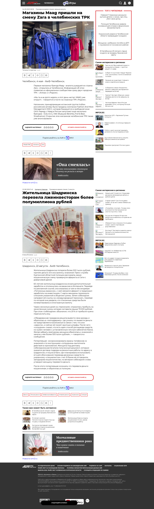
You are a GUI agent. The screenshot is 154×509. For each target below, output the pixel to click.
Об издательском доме (46, 465)
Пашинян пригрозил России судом (117, 145)
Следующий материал (59, 503)
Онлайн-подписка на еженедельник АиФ (72, 465)
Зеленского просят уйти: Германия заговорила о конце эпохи (117, 266)
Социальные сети (120, 465)
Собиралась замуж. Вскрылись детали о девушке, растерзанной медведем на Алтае (116, 89)
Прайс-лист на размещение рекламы (51, 468)
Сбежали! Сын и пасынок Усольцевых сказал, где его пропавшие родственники (118, 224)
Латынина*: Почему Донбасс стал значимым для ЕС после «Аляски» (116, 273)
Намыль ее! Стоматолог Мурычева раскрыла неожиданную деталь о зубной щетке (117, 195)
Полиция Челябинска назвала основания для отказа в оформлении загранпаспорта (113, 26)
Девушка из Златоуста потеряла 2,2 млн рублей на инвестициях (79, 411)
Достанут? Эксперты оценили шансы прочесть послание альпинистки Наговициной (118, 232)
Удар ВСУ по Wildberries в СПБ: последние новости (115, 251)
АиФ (38, 70)
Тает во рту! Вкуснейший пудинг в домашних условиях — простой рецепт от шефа (117, 67)
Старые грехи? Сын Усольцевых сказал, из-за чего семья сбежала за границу (117, 202)
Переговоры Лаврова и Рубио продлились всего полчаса (115, 244)
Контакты (108, 465)
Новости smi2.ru (29, 183)
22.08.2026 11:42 (27, 189)
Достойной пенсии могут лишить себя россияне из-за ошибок (116, 138)
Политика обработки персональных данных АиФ (84, 468)
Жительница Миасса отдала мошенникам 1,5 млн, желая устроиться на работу (78, 420)
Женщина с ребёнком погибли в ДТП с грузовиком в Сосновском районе (113, 44)
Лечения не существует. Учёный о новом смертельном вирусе (117, 81)
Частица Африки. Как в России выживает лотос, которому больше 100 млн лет (117, 104)
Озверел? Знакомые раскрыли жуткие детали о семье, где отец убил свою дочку (113, 17)
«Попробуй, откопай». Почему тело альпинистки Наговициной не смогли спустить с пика (117, 210)
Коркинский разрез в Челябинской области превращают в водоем (113, 35)
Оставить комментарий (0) (77, 127)
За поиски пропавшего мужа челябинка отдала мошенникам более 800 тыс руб (43, 427)
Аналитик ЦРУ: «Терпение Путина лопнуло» (116, 116)
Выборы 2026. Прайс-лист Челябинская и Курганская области (59, 470)
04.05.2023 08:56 (28, 9)
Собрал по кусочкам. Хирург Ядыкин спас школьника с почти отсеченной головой (118, 74)
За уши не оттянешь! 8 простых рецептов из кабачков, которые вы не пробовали (118, 217)
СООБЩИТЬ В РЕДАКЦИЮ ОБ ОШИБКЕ (96, 470)
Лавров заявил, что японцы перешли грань (117, 123)
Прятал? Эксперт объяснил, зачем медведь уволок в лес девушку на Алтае (117, 97)
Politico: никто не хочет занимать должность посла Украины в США (117, 131)
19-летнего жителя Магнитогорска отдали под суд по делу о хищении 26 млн (43, 420)
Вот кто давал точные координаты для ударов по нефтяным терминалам (117, 259)
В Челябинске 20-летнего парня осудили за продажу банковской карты (113, 53)
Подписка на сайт (95, 465)
